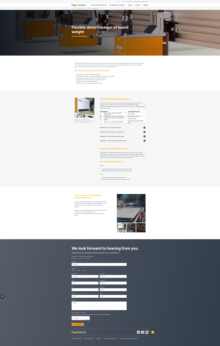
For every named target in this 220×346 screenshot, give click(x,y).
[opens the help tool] (2, 296)
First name (74, 273)
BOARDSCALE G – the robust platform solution (110, 127)
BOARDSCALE (95, 8)
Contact (130, 1)
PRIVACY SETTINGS (76, 338)
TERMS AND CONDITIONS (110, 338)
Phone (101, 293)
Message (74, 300)
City (72, 287)
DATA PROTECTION (89, 338)
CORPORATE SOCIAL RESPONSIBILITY (129, 338)
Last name (102, 273)
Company (74, 261)
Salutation (74, 268)
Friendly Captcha (87, 319)
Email (73, 293)
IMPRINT (99, 338)
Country (102, 287)
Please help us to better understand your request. (82, 256)
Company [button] (145, 5)
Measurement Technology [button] (117, 5)
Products (89, 8)
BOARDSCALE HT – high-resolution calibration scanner (112, 136)
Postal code (102, 280)
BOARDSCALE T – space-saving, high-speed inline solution (113, 140)
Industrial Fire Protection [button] (99, 5)
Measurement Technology (80, 8)
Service (130, 5)
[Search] (118, 1)
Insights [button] (137, 5)
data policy (107, 314)
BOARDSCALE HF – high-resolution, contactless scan (112, 132)
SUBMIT (77, 324)
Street (73, 280)
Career (123, 1)
